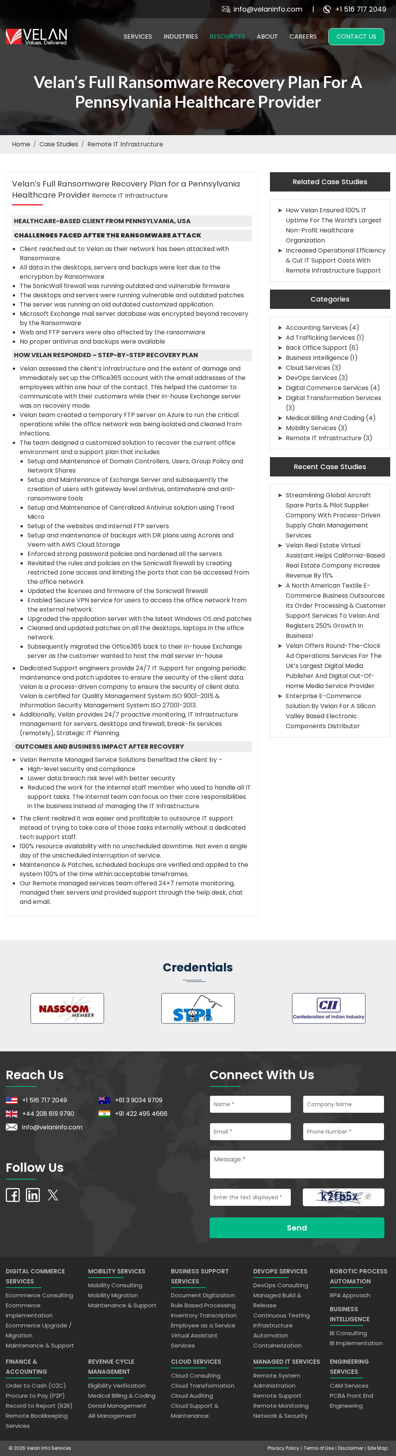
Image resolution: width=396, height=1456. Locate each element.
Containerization (277, 1345)
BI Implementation (356, 1343)
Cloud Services (308, 367)
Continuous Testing (281, 1315)
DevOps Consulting (280, 1285)
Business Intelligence (317, 357)
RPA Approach (350, 1295)
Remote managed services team (82, 883)
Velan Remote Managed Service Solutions (83, 759)
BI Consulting (348, 1333)
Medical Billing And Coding (325, 418)
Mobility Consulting (115, 1285)
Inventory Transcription (204, 1315)
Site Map (377, 1448)
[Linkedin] (33, 1194)
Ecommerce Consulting (39, 1295)
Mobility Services (311, 428)
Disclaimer (350, 1448)
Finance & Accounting (26, 1367)
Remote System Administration (276, 1380)
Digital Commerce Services (327, 387)
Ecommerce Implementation (29, 1310)
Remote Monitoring (281, 1406)
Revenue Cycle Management (111, 1367)
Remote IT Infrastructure (125, 144)
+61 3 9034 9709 (138, 1100)
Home (21, 144)
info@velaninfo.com (268, 9)
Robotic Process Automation (358, 1276)
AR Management (112, 1416)
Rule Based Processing (203, 1305)
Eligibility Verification (117, 1385)
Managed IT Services (286, 1362)
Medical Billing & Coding (121, 1396)
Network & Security (280, 1416)
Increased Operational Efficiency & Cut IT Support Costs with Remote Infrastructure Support (336, 260)
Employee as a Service (203, 1325)
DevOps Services (311, 377)
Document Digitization (203, 1295)
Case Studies (58, 144)
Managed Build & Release (277, 1300)
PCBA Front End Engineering (351, 1401)
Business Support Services (200, 1276)
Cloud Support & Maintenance (194, 1411)
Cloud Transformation (202, 1385)
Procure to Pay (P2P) (35, 1396)
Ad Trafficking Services (320, 337)
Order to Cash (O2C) (36, 1385)
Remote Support (277, 1396)
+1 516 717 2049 (360, 9)
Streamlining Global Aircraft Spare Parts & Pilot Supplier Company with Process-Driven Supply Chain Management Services (333, 515)
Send (297, 1227)
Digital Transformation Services (333, 397)
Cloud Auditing (192, 1396)
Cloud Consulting (195, 1375)
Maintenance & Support (40, 1345)
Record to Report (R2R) (39, 1406)
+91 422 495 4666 (141, 1113)
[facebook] (13, 1194)
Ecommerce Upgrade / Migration (39, 1330)
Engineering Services (349, 1367)
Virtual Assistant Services (194, 1340)
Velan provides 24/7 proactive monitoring (121, 714)
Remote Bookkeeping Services (37, 1421)
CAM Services (349, 1385)
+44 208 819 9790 (48, 1113)
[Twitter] (53, 1194)
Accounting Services (317, 327)
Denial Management (117, 1406)
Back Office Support (316, 347)
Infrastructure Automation (273, 1330)
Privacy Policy (283, 1448)
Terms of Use (319, 1448)
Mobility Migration (113, 1295)
